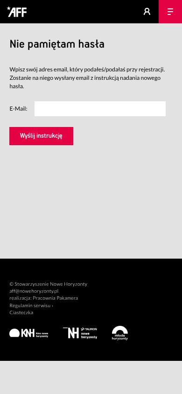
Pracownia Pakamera (55, 298)
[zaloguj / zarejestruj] (147, 11)
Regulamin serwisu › (31, 306)
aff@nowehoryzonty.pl (33, 291)
